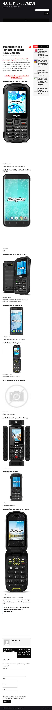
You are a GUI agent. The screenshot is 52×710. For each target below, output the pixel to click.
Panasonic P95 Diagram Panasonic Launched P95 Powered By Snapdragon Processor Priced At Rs (43, 52)
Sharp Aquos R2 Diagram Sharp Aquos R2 (9, 650)
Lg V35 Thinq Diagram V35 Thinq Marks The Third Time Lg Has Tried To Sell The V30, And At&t (43, 63)
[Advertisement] (26, 34)
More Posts (14, 642)
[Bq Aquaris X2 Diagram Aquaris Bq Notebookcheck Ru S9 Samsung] (35, 89)
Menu (26, 20)
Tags (46, 46)
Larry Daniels (17, 55)
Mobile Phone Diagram (19, 3)
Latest (41, 46)
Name (4, 678)
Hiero (43, 708)
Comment (6, 668)
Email (5, 684)
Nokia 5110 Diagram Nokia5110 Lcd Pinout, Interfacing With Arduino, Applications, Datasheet (43, 81)
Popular (36, 46)
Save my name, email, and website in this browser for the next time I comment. (14, 697)
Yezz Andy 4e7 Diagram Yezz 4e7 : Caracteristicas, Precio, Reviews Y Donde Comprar (24, 652)
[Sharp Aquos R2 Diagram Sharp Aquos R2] (35, 71)
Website (5, 689)
